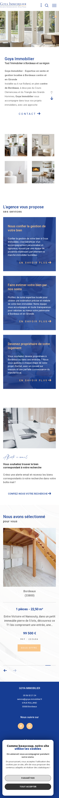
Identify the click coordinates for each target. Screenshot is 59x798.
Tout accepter (28, 786)
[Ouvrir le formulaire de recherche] (46, 5)
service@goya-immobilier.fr (29, 690)
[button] (5, 661)
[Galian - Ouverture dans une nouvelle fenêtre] (34, 738)
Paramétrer (28, 778)
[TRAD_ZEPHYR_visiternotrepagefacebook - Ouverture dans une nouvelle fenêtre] (21, 717)
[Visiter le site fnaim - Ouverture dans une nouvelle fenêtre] (13, 739)
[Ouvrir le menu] (54, 5)
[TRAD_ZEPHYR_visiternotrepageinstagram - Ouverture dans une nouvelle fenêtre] (29, 717)
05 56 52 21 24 (29, 686)
